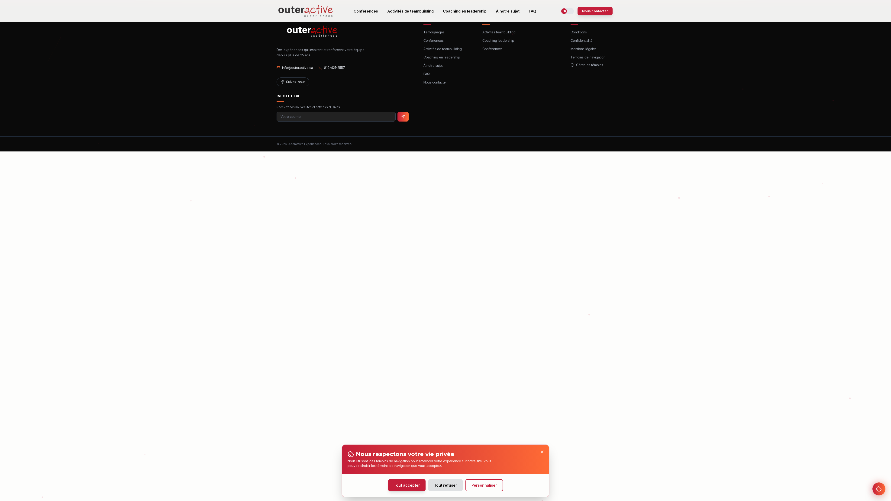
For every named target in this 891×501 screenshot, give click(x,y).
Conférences (366, 11)
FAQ (532, 11)
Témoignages (434, 32)
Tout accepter (407, 485)
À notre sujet (508, 11)
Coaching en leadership (465, 11)
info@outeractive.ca (297, 68)
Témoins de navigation (588, 57)
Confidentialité (582, 40)
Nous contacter (595, 11)
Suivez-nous (295, 82)
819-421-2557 (334, 68)
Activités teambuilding (499, 32)
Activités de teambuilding (410, 11)
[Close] (542, 452)
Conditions (579, 32)
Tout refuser (445, 485)
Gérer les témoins (589, 65)
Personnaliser (484, 485)
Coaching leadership (498, 40)
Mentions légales (584, 49)
